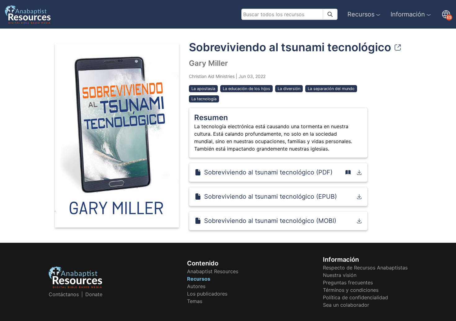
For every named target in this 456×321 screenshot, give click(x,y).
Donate (93, 294)
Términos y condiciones (350, 290)
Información (408, 14)
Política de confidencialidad (355, 297)
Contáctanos (64, 294)
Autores (196, 286)
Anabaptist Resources (212, 271)
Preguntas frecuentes (348, 282)
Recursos (360, 14)
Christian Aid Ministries (212, 76)
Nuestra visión (339, 275)
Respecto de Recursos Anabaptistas (365, 267)
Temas (194, 301)
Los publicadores (207, 294)
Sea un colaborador (346, 305)
